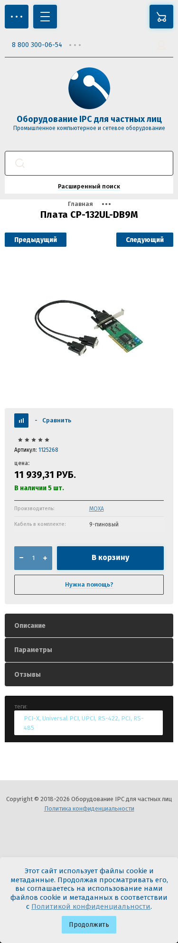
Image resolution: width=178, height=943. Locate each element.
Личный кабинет (161, 45)
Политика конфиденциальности (89, 808)
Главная (80, 203)
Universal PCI (60, 718)
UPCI (88, 718)
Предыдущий (35, 240)
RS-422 (108, 718)
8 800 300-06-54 (37, 45)
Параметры (33, 650)
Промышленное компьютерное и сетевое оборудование (89, 128)
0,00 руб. (161, 16)
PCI (126, 718)
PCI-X (31, 718)
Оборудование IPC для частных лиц (89, 119)
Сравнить (53, 420)
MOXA (96, 508)
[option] (89, 327)
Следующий (145, 240)
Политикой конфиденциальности (90, 906)
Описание (30, 626)
